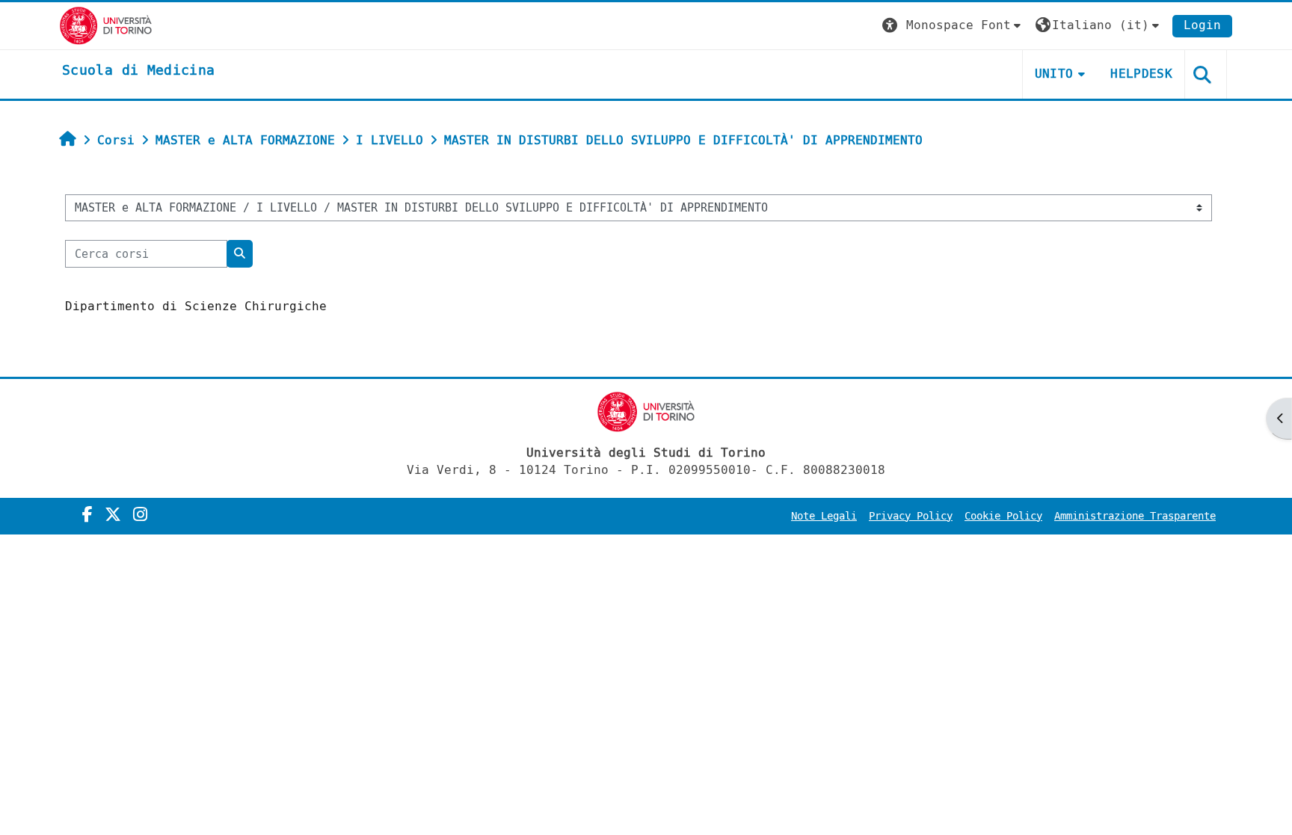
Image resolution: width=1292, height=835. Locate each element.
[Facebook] (87, 515)
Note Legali (824, 516)
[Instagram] (140, 515)
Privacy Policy (911, 516)
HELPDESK (1141, 73)
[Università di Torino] (106, 25)
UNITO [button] (1054, 73)
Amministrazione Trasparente (1135, 516)
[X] (113, 515)
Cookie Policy (1003, 516)
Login (1202, 25)
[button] (953, 25)
